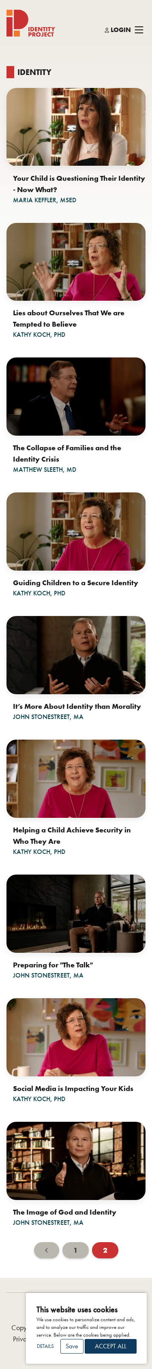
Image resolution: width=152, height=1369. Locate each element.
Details (45, 1346)
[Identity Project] (30, 23)
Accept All (110, 1346)
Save (72, 1346)
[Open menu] (139, 30)
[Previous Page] (46, 1250)
